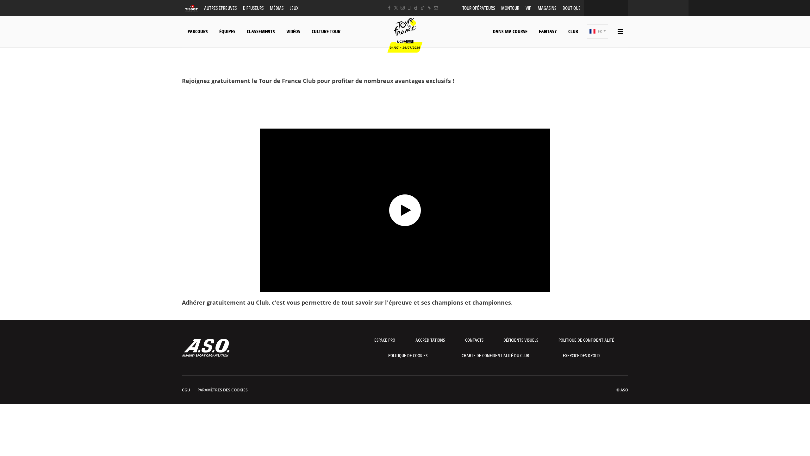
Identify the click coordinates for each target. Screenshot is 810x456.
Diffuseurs (253, 8)
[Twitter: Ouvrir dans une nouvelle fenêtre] (396, 7)
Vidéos (293, 31)
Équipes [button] (227, 31)
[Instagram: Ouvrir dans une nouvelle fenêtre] (402, 7)
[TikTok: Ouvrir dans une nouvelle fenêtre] (422, 7)
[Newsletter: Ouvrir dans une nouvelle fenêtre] (436, 7)
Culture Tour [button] (326, 31)
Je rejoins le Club (405, 98)
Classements (261, 31)
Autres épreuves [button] (220, 8)
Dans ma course (510, 31)
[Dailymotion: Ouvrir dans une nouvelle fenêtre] (416, 7)
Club (573, 31)
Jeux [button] (294, 8)
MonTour (510, 8)
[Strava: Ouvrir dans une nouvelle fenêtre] (429, 7)
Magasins (547, 8)
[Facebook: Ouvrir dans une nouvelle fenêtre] (389, 7)
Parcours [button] (198, 31)
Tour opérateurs (478, 8)
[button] (597, 31)
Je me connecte (405, 116)
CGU (186, 390)
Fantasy (548, 31)
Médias (277, 8)
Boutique (572, 8)
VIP (528, 8)
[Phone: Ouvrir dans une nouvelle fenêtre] (409, 7)
